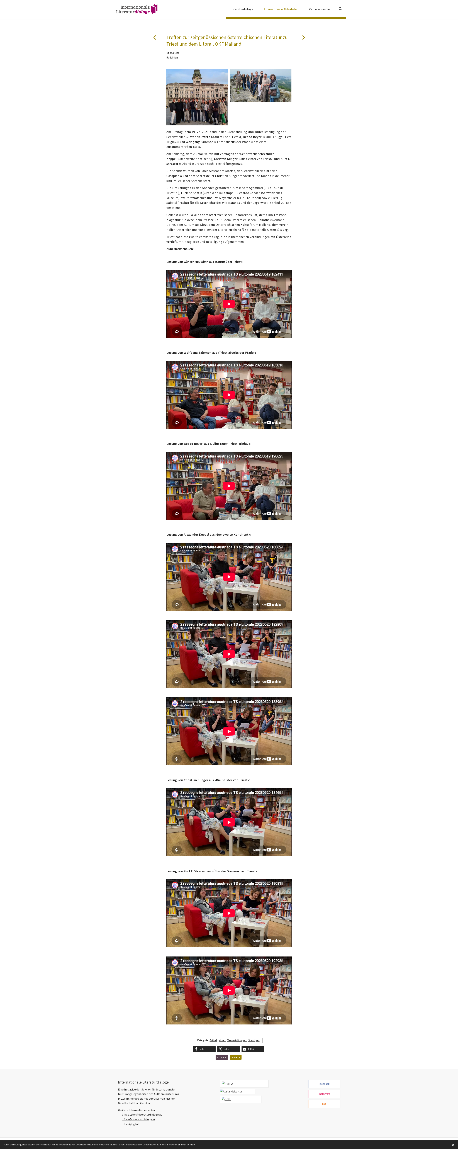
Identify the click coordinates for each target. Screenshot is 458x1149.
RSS (324, 1103)
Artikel (213, 1040)
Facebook (324, 1083)
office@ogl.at (130, 1124)
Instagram (324, 1094)
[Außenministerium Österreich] (244, 1083)
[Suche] (340, 9)
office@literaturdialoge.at (138, 1119)
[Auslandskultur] (237, 1091)
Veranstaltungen (236, 1040)
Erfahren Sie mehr (186, 1144)
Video (222, 1040)
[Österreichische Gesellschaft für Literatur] (240, 1099)
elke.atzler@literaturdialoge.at (142, 1114)
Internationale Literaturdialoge (137, 10)
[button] (204, 1049)
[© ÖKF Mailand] (197, 97)
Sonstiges (254, 1040)
